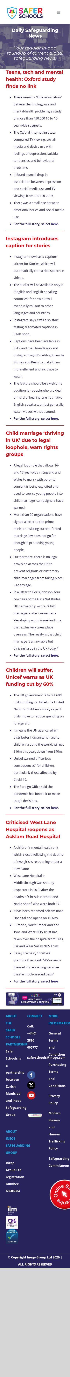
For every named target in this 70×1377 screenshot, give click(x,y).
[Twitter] (31, 1085)
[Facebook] (31, 1075)
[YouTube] (31, 1095)
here (54, 808)
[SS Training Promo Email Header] (35, 994)
